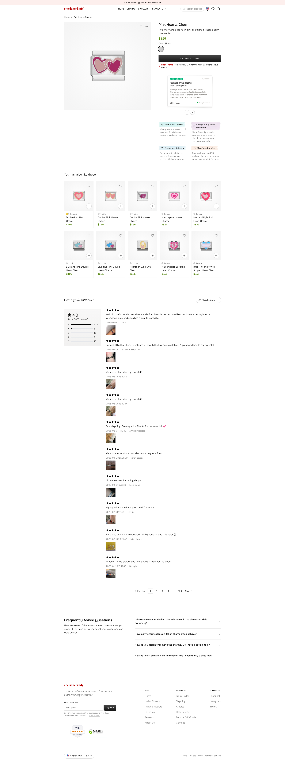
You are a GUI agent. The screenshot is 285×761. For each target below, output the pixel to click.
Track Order (182, 695)
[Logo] (74, 8)
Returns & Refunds (186, 717)
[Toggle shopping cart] (218, 8)
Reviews (149, 717)
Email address (71, 702)
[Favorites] (213, 8)
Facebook (215, 695)
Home (67, 17)
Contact (180, 722)
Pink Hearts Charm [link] (82, 17)
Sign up (110, 707)
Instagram (215, 701)
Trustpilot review (204, 103)
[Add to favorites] (89, 186)
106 (180, 591)
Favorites (150, 712)
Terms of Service (213, 755)
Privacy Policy (94, 715)
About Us (150, 722)
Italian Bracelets (153, 706)
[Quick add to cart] (89, 206)
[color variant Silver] (161, 49)
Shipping (181, 701)
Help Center (182, 712)
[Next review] (192, 112)
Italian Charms (152, 701)
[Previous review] (187, 112)
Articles (180, 706)
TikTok (213, 706)
